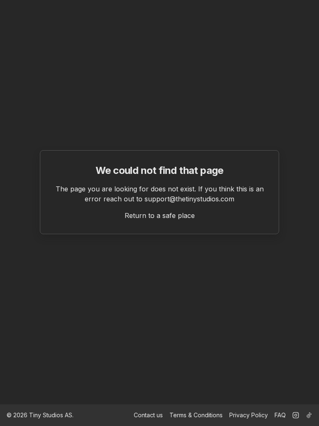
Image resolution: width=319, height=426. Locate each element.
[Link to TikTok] (309, 415)
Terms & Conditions (196, 415)
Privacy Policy (248, 415)
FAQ (280, 415)
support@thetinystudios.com (189, 199)
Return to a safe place (160, 215)
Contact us (148, 415)
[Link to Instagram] (295, 415)
